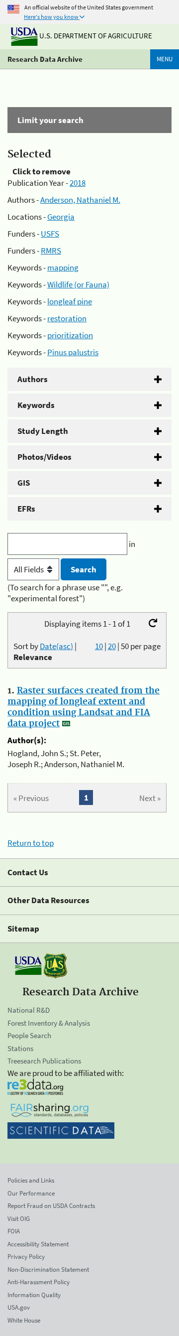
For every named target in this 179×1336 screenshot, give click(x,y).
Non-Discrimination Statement (48, 1269)
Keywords (36, 405)
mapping (63, 267)
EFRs (26, 508)
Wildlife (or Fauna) (78, 284)
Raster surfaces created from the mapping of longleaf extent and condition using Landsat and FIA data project (83, 707)
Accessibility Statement (38, 1244)
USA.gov (18, 1307)
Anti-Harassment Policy (38, 1282)
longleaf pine (69, 301)
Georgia (61, 216)
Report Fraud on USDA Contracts (51, 1206)
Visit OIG (18, 1218)
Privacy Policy (26, 1256)
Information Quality (34, 1295)
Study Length (42, 430)
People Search (29, 1035)
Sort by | (45, 652)
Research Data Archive (45, 59)
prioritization (70, 335)
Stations (20, 1048)
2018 (78, 182)
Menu (165, 59)
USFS (50, 233)
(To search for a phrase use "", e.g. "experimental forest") (65, 593)
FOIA (13, 1231)
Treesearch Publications (44, 1061)
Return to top (30, 842)
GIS (23, 482)
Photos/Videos (44, 456)
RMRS (51, 250)
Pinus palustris (72, 352)
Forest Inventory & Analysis (48, 1023)
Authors (32, 379)
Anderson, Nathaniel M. (80, 199)
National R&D (28, 1010)
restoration (67, 318)
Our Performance (31, 1193)
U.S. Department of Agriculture (95, 35)
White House (23, 1320)
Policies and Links (30, 1180)
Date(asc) (56, 646)
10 (99, 646)
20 (112, 646)
